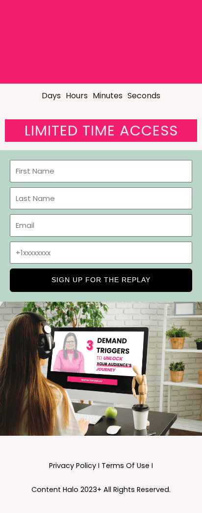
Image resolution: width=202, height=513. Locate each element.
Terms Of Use (125, 465)
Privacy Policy (72, 465)
